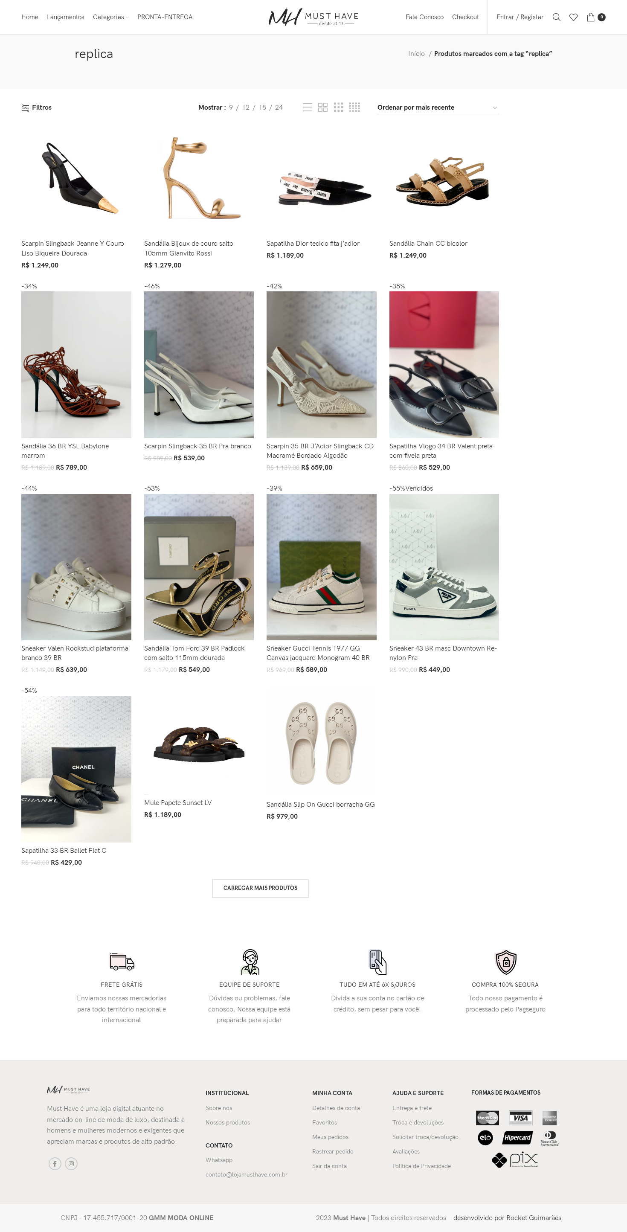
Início (417, 54)
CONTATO (219, 1145)
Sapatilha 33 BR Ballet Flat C (63, 851)
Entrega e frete (412, 1108)
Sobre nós (219, 1108)
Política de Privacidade (421, 1166)
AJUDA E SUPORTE (418, 1093)
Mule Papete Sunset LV (178, 803)
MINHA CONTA (332, 1093)
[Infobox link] (178, 1218)
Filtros (42, 108)
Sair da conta (329, 1166)
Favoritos (324, 1122)
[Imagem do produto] (76, 181)
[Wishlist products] (573, 17)
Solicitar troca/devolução (425, 1137)
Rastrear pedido (333, 1151)
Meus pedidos (330, 1137)
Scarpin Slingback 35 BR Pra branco (197, 446)
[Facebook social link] (55, 1163)
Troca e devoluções (418, 1122)
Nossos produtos (228, 1122)
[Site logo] (313, 17)
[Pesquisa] (556, 17)
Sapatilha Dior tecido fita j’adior (313, 244)
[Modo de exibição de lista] (307, 108)
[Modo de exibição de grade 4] (354, 108)
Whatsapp (219, 1160)
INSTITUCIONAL (227, 1093)
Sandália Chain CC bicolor (428, 244)
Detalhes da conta (336, 1108)
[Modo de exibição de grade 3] (338, 108)
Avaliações (406, 1151)
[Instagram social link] (71, 1163)
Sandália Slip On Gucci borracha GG (321, 805)
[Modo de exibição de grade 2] (323, 108)
